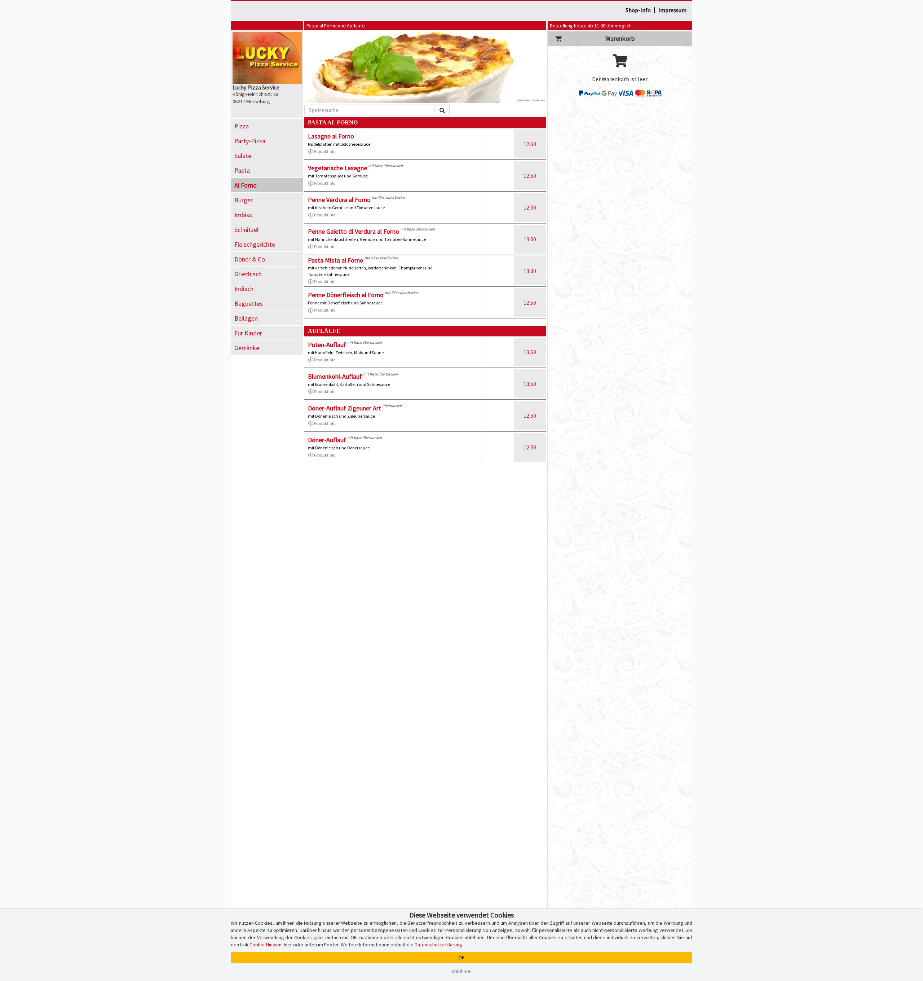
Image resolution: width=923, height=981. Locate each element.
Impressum (672, 10)
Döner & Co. (250, 259)
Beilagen (246, 318)
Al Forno (245, 185)
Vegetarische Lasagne (337, 168)
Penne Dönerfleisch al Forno (346, 295)
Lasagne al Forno (331, 136)
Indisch (243, 289)
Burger (243, 200)
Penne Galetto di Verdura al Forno (353, 231)
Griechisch (248, 274)
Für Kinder (248, 333)
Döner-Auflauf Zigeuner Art (344, 408)
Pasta (242, 170)
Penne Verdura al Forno (339, 199)
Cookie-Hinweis (266, 944)
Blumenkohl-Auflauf (335, 376)
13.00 (530, 239)
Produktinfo (324, 151)
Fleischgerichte (254, 244)
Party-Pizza (249, 141)
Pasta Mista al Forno (335, 260)
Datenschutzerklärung (438, 944)
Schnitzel (246, 229)
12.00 (530, 207)
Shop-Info (638, 10)
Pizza (241, 126)
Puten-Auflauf (327, 344)
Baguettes (248, 303)
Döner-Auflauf (327, 440)
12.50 (530, 144)
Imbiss (243, 215)
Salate (242, 155)
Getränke (246, 348)
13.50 (530, 352)
